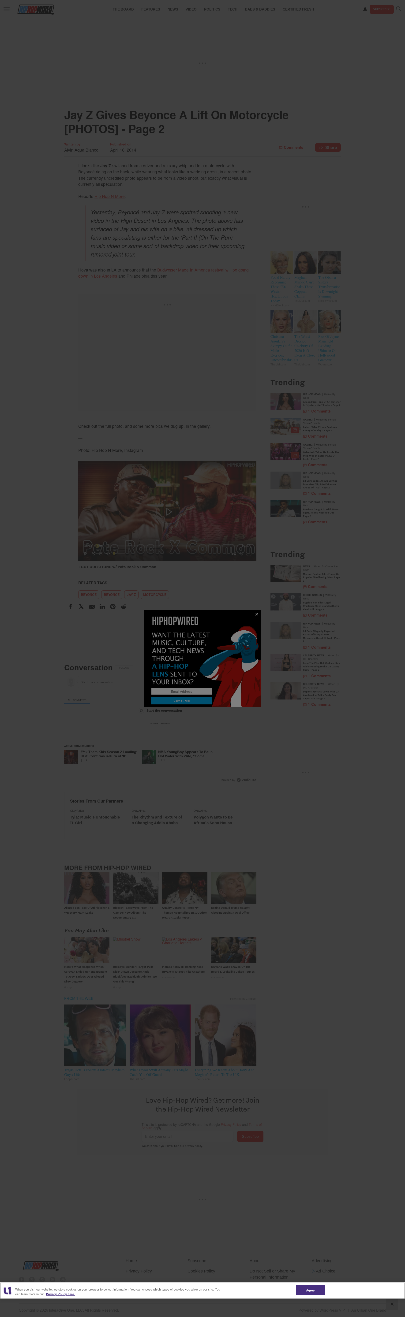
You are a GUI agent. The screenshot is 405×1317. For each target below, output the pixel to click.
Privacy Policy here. (60, 1294)
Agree (310, 1290)
